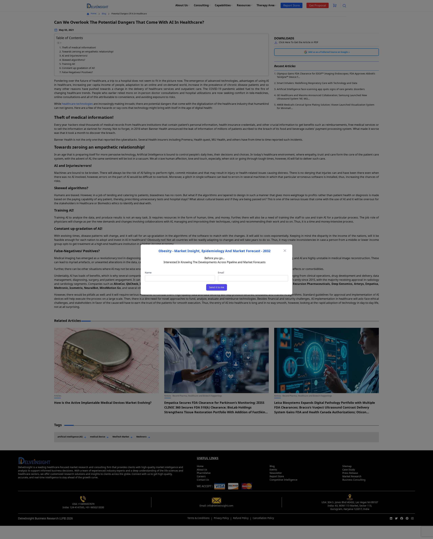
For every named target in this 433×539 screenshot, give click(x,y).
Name (148, 272)
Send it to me (216, 287)
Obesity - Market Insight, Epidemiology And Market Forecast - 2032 (214, 251)
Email (221, 272)
